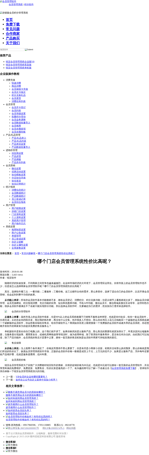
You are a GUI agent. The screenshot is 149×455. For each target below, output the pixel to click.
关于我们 (13, 43)
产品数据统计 (19, 196)
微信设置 (16, 168)
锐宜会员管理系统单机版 (18, 67)
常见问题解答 (29, 253)
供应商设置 (17, 153)
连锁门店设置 (19, 211)
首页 (9, 20)
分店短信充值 (19, 177)
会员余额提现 (19, 129)
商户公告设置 (19, 232)
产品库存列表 (19, 162)
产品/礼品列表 (19, 141)
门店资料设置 (19, 214)
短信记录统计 (19, 184)
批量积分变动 (19, 116)
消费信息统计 (19, 190)
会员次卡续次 (19, 92)
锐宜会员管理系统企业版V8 (20, 61)
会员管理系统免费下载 (123, 368)
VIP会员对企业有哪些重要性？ (31, 376)
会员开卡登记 (19, 107)
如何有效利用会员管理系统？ (21, 401)
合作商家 (13, 33)
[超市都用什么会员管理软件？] (22, 404)
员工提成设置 (19, 239)
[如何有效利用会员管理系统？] (22, 398)
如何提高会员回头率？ (17, 413)
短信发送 (16, 180)
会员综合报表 (19, 202)
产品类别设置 (19, 144)
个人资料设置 (19, 217)
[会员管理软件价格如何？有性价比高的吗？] (29, 416)
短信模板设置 (19, 174)
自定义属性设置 (20, 245)
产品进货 (16, 156)
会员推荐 (16, 126)
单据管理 (16, 235)
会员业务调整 (19, 119)
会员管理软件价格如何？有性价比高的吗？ (28, 419)
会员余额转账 (19, 132)
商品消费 (16, 86)
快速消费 (16, 83)
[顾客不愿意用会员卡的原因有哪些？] (25, 392)
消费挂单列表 (19, 101)
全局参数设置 (19, 248)
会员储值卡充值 (20, 89)
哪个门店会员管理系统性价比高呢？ (56, 253)
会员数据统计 (19, 193)
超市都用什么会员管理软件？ (21, 407)
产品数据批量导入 (21, 147)
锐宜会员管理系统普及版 (18, 64)
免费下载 (13, 24)
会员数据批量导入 (21, 122)
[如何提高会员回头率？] (18, 410)
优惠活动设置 (19, 171)
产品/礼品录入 (19, 138)
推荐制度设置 (19, 229)
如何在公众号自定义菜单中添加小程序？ (37, 379)
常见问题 (13, 29)
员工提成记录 (19, 199)
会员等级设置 (19, 113)
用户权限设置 (19, 208)
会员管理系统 (16, 4)
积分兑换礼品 (19, 95)
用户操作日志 (19, 223)
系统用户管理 (19, 220)
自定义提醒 (17, 242)
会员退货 (16, 98)
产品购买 (13, 38)
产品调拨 (16, 159)
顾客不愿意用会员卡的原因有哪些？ (24, 395)
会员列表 (16, 110)
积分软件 (29, 4)
